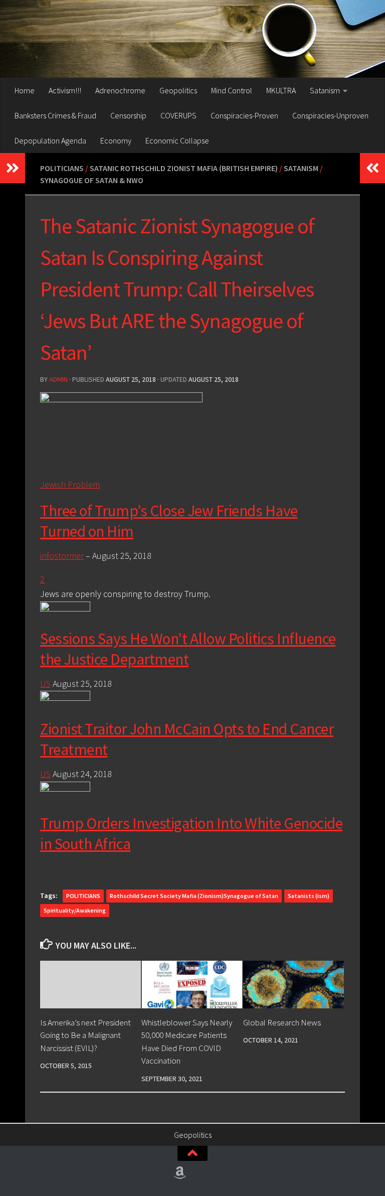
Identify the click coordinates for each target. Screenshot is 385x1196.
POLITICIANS (83, 896)
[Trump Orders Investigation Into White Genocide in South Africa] (65, 788)
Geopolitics (178, 90)
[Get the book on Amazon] (180, 1173)
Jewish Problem (70, 484)
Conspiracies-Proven (244, 115)
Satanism (325, 90)
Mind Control (231, 90)
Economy (115, 140)
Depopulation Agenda (50, 140)
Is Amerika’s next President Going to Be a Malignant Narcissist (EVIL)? (85, 1035)
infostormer (62, 555)
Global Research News (282, 1022)
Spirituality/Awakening (75, 910)
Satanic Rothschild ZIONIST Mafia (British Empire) (184, 168)
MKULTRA (281, 90)
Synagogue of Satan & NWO (91, 180)
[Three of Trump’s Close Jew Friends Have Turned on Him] (121, 399)
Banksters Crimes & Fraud (55, 115)
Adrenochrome (120, 90)
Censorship (128, 115)
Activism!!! (65, 90)
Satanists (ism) (308, 896)
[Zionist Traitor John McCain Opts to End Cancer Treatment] (65, 697)
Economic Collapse (177, 140)
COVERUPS (178, 115)
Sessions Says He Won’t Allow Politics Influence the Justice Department (188, 649)
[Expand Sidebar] (12, 168)
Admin (58, 379)
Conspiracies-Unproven (330, 115)
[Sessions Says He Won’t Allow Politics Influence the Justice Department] (65, 608)
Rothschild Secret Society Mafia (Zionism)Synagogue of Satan (194, 896)
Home (25, 90)
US (45, 683)
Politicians (62, 168)
